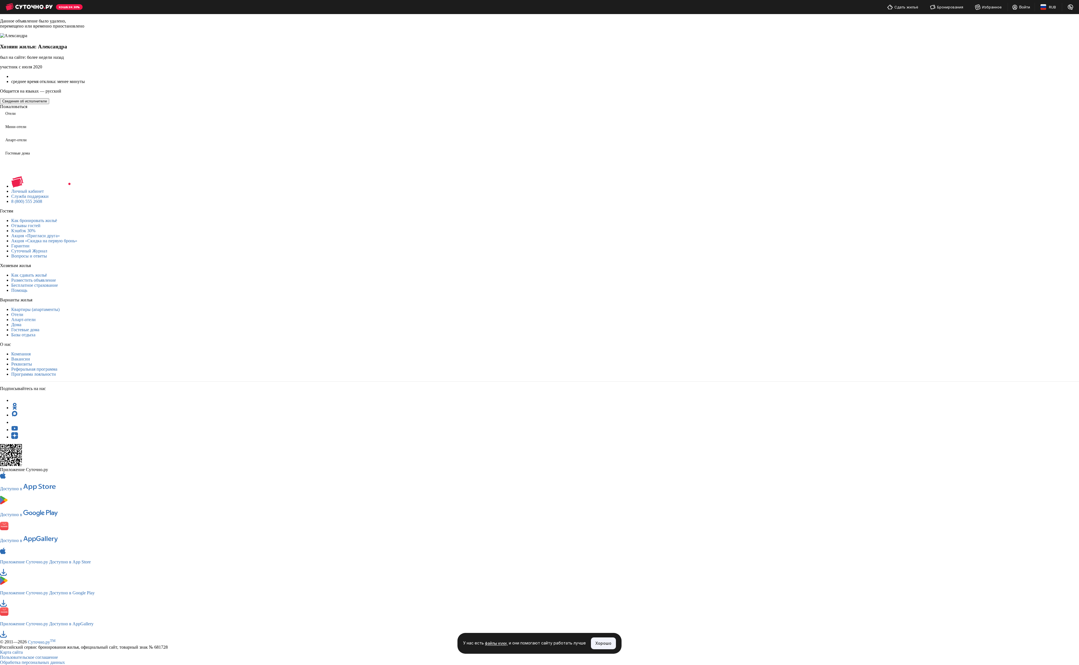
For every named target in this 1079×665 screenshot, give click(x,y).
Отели (10, 113)
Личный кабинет (27, 191)
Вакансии (20, 359)
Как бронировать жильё (34, 220)
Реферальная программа (34, 369)
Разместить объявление (33, 280)
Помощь (19, 290)
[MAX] (14, 415)
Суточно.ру (42, 642)
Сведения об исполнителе (24, 101)
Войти (1024, 7)
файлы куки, (496, 643)
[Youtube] (14, 429)
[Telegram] (14, 400)
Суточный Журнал (29, 250)
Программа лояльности (33, 374)
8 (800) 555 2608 (26, 201)
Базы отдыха (23, 334)
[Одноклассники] (14, 407)
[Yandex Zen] (14, 437)
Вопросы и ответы (29, 256)
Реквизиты (21, 364)
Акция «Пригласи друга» (35, 235)
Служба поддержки (30, 196)
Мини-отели (15, 127)
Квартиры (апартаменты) (35, 309)
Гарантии (20, 245)
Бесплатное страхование (34, 285)
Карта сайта (11, 652)
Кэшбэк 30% (23, 230)
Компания (21, 353)
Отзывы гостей (25, 225)
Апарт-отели (16, 140)
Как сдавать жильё (29, 275)
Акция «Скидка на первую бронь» (44, 240)
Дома (16, 324)
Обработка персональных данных (32, 662)
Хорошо (603, 643)
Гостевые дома (17, 153)
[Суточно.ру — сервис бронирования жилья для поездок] (29, 7)
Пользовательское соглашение (29, 657)
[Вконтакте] (14, 422)
